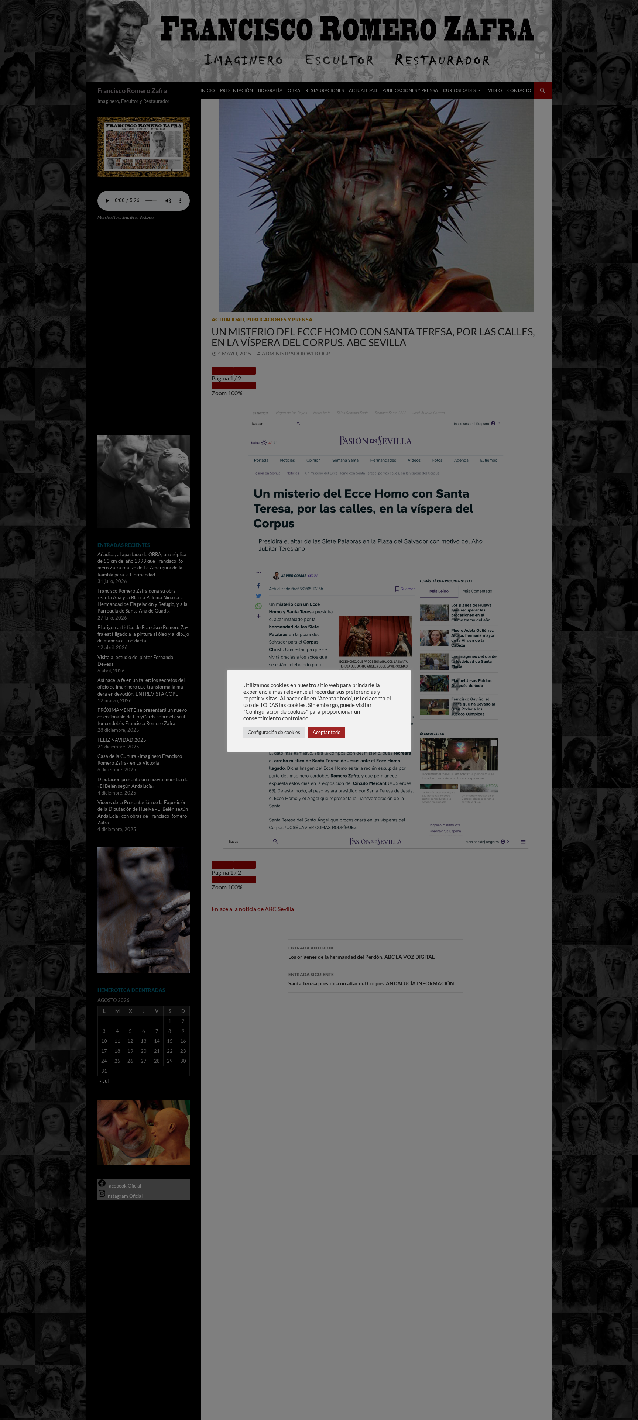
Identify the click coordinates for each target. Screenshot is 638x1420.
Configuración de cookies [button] (274, 732)
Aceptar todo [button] (326, 732)
